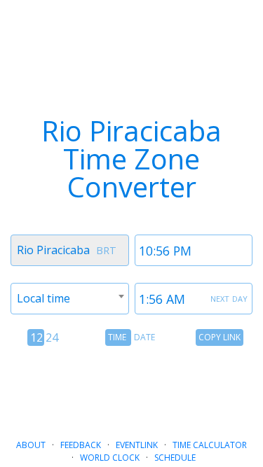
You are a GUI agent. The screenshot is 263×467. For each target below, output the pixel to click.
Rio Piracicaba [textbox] (53, 250)
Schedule (175, 457)
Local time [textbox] (43, 298)
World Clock (110, 457)
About (31, 445)
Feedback (80, 445)
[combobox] (70, 250)
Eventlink (137, 445)
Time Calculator (210, 445)
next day (229, 297)
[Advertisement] (132, 387)
